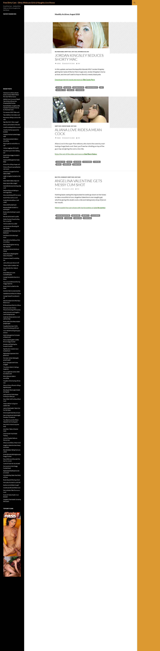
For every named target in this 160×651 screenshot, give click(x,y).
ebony (59, 164)
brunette (86, 215)
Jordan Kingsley (91, 87)
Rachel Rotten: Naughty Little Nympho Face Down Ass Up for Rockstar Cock (11, 107)
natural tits (61, 90)
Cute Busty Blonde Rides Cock (11, 487)
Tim (78, 63)
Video (59, 63)
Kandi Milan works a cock (10, 197)
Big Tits (57, 177)
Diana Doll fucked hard (9, 205)
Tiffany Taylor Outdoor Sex (11, 265)
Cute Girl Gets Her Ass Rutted (11, 463)
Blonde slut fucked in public (11, 216)
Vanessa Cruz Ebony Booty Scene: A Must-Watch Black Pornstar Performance (11, 94)
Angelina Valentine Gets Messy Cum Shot (78, 183)
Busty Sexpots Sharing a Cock (11, 480)
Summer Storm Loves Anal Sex (11, 291)
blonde (59, 87)
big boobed (76, 215)
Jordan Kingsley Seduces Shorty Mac (79, 57)
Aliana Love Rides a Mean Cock (78, 132)
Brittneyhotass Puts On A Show (12, 305)
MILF (101, 87)
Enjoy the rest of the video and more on (76, 154)
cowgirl (97, 162)
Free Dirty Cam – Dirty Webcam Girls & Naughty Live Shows (29, 2)
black (70, 162)
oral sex (71, 90)
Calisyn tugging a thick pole (11, 148)
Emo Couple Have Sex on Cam (11, 413)
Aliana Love (61, 162)
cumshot (68, 218)
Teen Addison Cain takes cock (11, 115)
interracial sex (78, 87)
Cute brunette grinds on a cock (12, 127)
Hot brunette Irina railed (10, 224)
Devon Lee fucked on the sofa (11, 124)
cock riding (87, 162)
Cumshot (64, 177)
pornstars (80, 90)
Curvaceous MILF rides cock (11, 112)
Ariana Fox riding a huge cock (11, 164)
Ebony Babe (66, 126)
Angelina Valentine (63, 215)
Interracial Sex (83, 51)
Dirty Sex (67, 51)
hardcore (67, 164)
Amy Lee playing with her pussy (12, 195)
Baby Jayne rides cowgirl (10, 183)
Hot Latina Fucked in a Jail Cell (11, 482)
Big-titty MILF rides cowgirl (11, 122)
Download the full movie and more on (75, 80)
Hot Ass (74, 51)
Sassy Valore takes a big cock (11, 181)
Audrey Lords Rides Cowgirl (11, 485)
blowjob (67, 87)
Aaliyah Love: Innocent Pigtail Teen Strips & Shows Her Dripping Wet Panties (11, 101)
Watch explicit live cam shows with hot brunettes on (80, 208)
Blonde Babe (59, 51)
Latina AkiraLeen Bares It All (11, 263)
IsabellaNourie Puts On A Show (12, 293)
